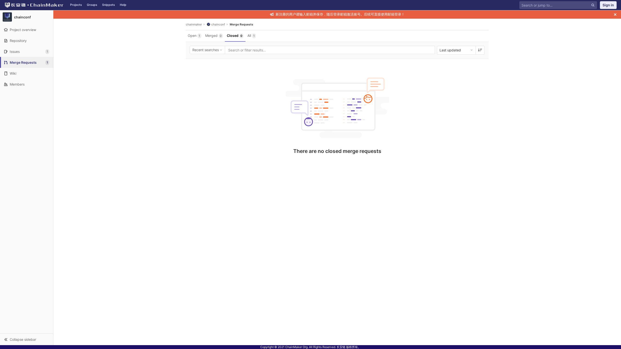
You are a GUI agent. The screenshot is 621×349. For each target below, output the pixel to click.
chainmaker (194, 24)
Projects (76, 5)
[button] (26, 339)
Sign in (608, 5)
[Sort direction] (480, 50)
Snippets (108, 5)
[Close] (615, 14)
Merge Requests (241, 24)
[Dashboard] (34, 5)
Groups (92, 5)
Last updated (450, 50)
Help (123, 5)
